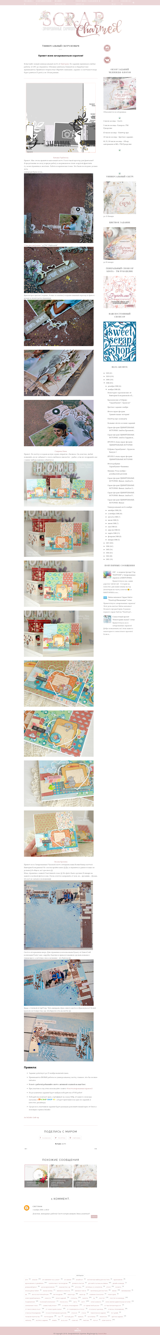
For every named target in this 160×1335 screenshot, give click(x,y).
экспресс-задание (42, 1320)
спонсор (74, 1313)
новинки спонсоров (96, 1294)
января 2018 (112, 540)
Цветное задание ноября (118, 407)
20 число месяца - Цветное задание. (118, 137)
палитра (85, 1298)
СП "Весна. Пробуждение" (70, 1305)
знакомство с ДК (64, 1287)
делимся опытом (78, 1283)
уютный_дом (69, 1316)
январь (54, 1320)
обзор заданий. (61, 1298)
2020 (108, 376)
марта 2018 (112, 533)
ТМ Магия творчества (32, 1316)
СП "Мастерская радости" (112, 1305)
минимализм (126, 1291)
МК (26, 1294)
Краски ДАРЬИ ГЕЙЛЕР (32, 1291)
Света (75, 1302)
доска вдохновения (48, 1287)
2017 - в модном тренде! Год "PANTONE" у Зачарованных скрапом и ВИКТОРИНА (124, 575)
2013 (107, 556)
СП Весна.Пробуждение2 (33, 1313)
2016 (107, 546)
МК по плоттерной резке (40, 1294)
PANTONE (86, 1320)
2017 (107, 543)
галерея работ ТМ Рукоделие (58, 1283)
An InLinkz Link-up (31, 1117)
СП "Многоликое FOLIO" (33, 1309)
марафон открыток (63, 1291)
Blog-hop (64, 1320)
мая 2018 (111, 527)
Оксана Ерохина (60, 862)
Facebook (46, 1138)
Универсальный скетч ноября (120, 507)
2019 (107, 380)
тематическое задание (98, 1313)
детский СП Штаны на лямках (98, 1283)
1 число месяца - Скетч (112, 121)
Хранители (103, 1316)
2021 (107, 373)
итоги (108, 1287)
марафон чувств (80, 1291)
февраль (80, 1316)
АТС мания (67, 1280)
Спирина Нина (61, 451)
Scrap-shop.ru (106, 1320)
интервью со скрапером (94, 1287)
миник (114, 1291)
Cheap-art (75, 1320)
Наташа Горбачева (60, 158)
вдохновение (118, 1280)
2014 (107, 553)
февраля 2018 (113, 536)
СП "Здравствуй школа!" (91, 1305)
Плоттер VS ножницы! (117, 1298)
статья (83, 1313)
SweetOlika (102, 1333)
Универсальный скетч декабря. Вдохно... (34, 1183)
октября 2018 (113, 510)
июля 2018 (112, 520)
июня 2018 (112, 523)
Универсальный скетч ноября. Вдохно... (83, 1183)
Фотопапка (91, 1316)
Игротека (78, 1287)
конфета (118, 1287)
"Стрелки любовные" (33, 245)
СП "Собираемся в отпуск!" (76, 1309)
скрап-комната (96, 1302)
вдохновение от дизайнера (34, 1283)
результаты (64, 1302)
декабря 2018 (113, 386)
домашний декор (31, 1287)
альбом (34, 1280)
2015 (107, 549)
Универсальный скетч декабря (58, 1184)
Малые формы (47, 1291)
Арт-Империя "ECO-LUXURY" (51, 1280)
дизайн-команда (118, 1283)
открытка (74, 1298)
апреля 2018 (112, 530)
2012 (107, 559)
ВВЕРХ (77, 1330)
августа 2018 (113, 517)
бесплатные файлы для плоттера (98, 1280)
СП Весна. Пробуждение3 (116, 1309)
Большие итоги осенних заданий (121, 423)
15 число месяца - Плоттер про (116, 133)
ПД (94, 1298)
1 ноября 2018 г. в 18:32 (41, 1210)
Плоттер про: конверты (117, 419)
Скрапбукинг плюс (31, 1305)
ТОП (59, 1316)
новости (48, 1298)
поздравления (30, 1302)
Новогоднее (112, 1294)
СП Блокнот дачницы (96, 1309)
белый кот (79, 1280)
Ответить (94, 1216)
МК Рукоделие (58, 1294)
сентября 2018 (113, 514)
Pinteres (77, 1138)
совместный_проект (50, 1305)
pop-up (95, 1320)
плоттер (102, 1298)
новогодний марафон (32, 1298)
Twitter (61, 1138)
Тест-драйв (114, 1313)
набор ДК (82, 1294)
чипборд (28, 1320)
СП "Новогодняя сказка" (54, 1309)
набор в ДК (71, 1294)
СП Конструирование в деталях (56, 1313)
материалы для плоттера (99, 1291)
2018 (107, 383)
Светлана (37, 1206)
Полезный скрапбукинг (48, 1302)
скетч (63, 1144)
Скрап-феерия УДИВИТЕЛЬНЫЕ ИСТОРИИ (118, 1302)
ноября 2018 (112, 389)
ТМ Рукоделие (48, 1316)
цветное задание (117, 1316)
